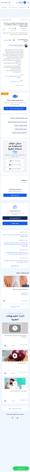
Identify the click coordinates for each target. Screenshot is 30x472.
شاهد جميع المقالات (15, 306)
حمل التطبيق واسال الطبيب (16, 108)
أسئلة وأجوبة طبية (22, 7)
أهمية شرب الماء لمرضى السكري (18, 391)
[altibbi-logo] (21, 3)
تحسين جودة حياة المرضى (21, 129)
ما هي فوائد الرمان (22, 363)
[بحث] (9, 2)
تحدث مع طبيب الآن (15, 218)
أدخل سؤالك (15, 223)
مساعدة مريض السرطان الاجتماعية (16, 122)
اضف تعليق (14, 195)
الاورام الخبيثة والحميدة (13, 7)
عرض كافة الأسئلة (15, 266)
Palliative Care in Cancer (16, 81)
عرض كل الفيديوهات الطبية (15, 408)
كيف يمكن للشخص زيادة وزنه (20, 289)
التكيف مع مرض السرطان (21, 125)
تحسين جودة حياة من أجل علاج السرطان (12, 58)
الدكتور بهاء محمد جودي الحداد (15, 45)
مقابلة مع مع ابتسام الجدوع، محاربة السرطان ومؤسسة (15, 336)
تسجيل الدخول (4, 2)
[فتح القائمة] (27, 2)
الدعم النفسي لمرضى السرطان (19, 132)
